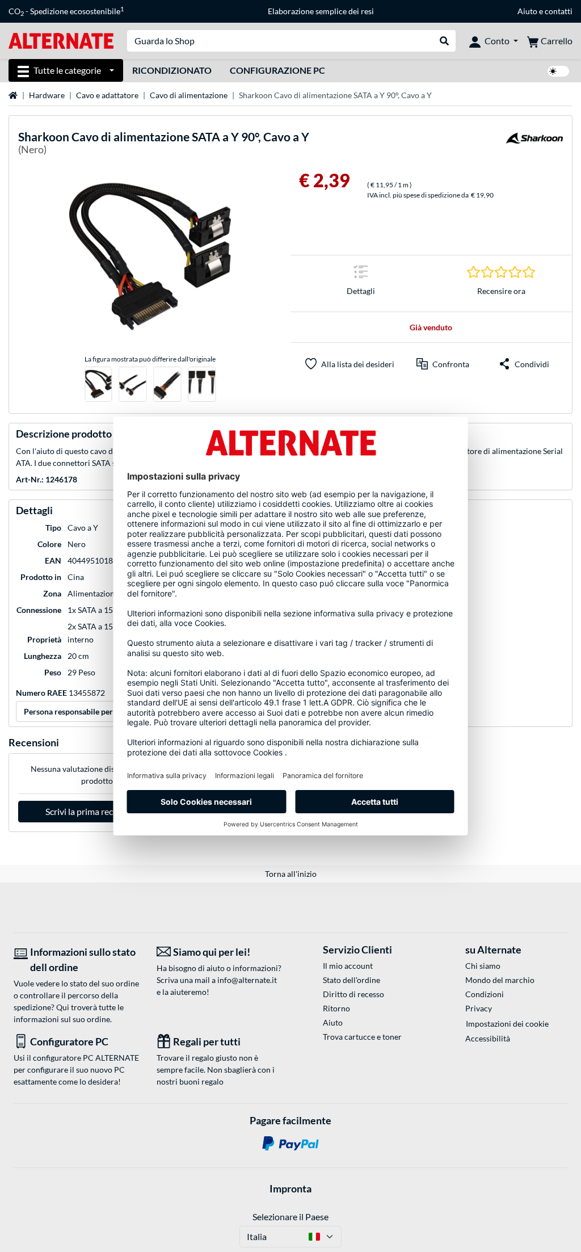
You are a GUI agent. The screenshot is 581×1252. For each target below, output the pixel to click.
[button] (443, 364)
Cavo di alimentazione (189, 95)
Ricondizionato (172, 70)
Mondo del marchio (499, 980)
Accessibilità (487, 1038)
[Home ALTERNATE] (61, 40)
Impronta (290, 1188)
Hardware (47, 95)
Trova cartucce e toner (362, 1036)
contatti (558, 11)
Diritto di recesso (353, 994)
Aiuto (527, 11)
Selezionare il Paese (290, 1216)
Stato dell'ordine (351, 980)
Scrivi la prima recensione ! (96, 811)
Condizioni (484, 994)
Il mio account (348, 965)
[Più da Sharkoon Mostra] (534, 145)
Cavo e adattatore (107, 95)
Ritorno (336, 1008)
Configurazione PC (277, 70)
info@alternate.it (247, 980)
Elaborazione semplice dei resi (321, 11)
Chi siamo (482, 965)
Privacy (478, 1008)
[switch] (558, 71)
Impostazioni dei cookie (507, 1023)
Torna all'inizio (291, 874)
